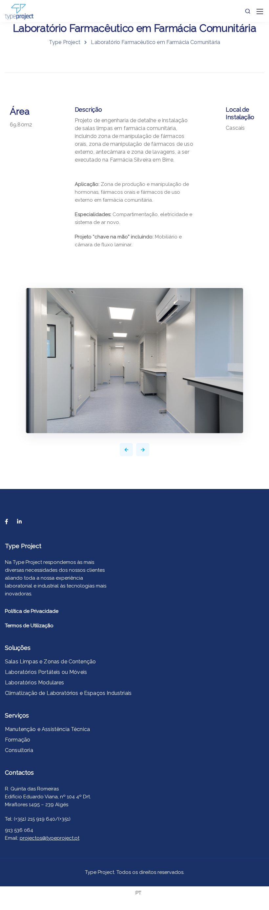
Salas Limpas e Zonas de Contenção (50, 661)
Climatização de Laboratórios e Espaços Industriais (68, 693)
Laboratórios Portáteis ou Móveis (46, 672)
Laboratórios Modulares (34, 682)
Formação (17, 740)
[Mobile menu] (260, 11)
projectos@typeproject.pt (49, 838)
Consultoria (19, 750)
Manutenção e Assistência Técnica (47, 729)
